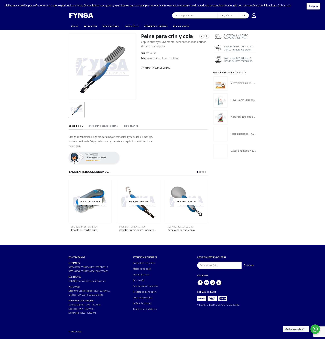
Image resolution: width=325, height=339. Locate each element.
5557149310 (102, 267)
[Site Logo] (81, 15)
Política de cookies (142, 303)
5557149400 (88, 267)
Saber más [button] (284, 5)
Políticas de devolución (144, 291)
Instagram (212, 282)
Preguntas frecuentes (144, 263)
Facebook (200, 282)
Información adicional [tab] (103, 125)
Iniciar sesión (181, 26)
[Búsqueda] (244, 15)
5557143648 (74, 271)
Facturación (138, 280)
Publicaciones (111, 26)
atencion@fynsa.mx (96, 281)
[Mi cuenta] (253, 15)
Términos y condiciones (145, 309)
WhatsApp (218, 282)
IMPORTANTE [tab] (131, 125)
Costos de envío (141, 274)
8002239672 (102, 271)
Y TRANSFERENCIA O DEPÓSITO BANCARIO (218, 304)
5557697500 (74, 267)
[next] (206, 36)
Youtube (206, 282)
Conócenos (131, 26)
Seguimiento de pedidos (145, 286)
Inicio (74, 26)
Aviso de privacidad (142, 297)
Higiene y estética (169, 58)
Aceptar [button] (313, 6)
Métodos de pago (142, 268)
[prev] (201, 36)
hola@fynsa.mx (76, 281)
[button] (198, 172)
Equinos (156, 58)
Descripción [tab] (76, 125)
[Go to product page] (220, 83)
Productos (90, 26)
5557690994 (88, 271)
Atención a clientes (155, 26)
